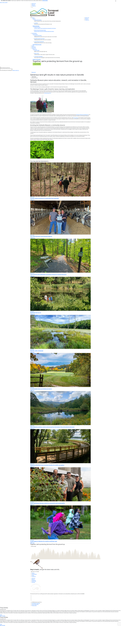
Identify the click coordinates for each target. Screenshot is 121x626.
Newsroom (34, 3)
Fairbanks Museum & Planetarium (82, 114)
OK (115, 0)
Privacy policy (34, 605)
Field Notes (34, 46)
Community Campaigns (38, 56)
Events (33, 45)
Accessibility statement (36, 603)
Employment (34, 580)
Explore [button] (33, 17)
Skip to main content (3, 2)
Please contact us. (16, 70)
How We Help (34, 574)
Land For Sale (34, 581)
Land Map (36, 23)
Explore (33, 573)
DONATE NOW (36, 64)
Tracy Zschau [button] (75, 117)
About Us (33, 4)
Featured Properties (37, 19)
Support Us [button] (34, 48)
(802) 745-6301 (2, 615)
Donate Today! (36, 50)
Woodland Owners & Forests (39, 38)
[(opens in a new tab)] (35, 588)
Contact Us (34, 5)
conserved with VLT (47, 93)
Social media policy (35, 604)
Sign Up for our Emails (35, 571)
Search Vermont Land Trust (5, 67)
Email (1, 614)
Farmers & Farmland (38, 35)
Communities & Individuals (39, 41)
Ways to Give (36, 53)
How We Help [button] (34, 33)
